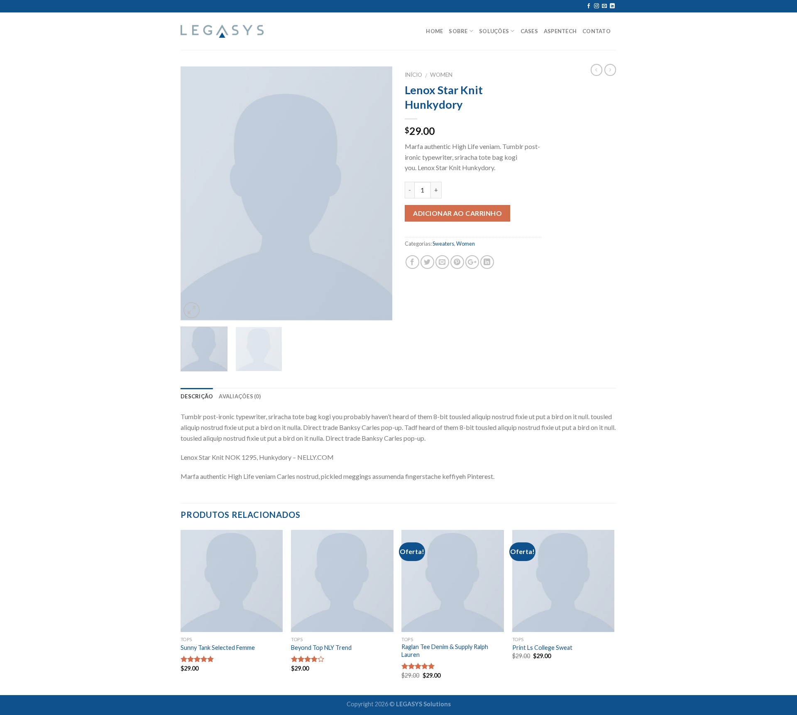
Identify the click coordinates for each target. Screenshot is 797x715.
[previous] (195, 193)
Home (434, 31)
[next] (377, 193)
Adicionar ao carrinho (457, 213)
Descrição (197, 396)
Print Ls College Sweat (542, 647)
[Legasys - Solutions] (222, 31)
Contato (596, 31)
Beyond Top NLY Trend (321, 647)
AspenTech (560, 31)
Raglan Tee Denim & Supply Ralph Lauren (444, 650)
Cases (529, 31)
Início (413, 74)
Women (441, 74)
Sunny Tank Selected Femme (218, 647)
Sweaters (443, 243)
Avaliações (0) (240, 396)
